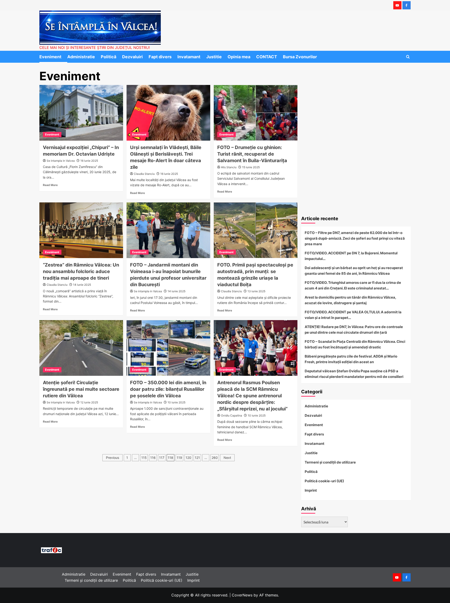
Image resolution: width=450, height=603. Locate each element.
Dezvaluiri (132, 56)
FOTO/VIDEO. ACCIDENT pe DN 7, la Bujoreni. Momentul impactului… (351, 256)
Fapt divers (160, 56)
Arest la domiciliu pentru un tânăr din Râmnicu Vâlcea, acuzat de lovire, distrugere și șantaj (350, 300)
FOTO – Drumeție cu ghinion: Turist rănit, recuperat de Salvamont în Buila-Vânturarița (252, 154)
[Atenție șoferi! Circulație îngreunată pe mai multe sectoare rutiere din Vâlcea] (81, 348)
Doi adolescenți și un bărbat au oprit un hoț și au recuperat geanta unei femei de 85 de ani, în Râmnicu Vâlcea (354, 271)
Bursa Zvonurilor (300, 56)
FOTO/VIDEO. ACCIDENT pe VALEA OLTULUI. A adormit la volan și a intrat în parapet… (353, 315)
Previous (112, 458)
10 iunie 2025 (176, 402)
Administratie (81, 56)
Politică (108, 56)
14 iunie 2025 (82, 284)
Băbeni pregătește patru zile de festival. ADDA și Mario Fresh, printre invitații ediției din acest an (351, 359)
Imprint (311, 490)
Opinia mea (239, 56)
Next (227, 458)
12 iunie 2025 (89, 402)
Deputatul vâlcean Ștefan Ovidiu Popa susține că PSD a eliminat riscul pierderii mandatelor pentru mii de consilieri (354, 374)
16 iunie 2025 (89, 160)
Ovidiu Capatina (231, 415)
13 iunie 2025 (256, 291)
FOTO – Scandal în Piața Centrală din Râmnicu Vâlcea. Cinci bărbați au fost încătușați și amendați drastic (355, 344)
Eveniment (50, 56)
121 (197, 458)
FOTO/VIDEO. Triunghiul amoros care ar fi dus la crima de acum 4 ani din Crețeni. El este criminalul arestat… (353, 285)
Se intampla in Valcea (61, 160)
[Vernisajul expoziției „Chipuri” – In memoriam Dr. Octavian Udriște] (81, 113)
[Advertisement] (356, 177)
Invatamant (188, 56)
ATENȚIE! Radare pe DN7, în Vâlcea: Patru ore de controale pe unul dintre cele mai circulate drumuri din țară (354, 330)
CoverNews (242, 595)
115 (144, 458)
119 (179, 458)
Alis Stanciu (228, 167)
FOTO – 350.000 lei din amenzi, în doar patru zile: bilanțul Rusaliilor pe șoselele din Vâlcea (168, 389)
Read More (50, 185)
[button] (408, 57)
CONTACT (266, 56)
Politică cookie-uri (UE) (324, 481)
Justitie (214, 56)
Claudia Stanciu (144, 173)
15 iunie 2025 (251, 167)
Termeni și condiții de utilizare (330, 462)
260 (215, 458)
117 (161, 458)
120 (188, 458)
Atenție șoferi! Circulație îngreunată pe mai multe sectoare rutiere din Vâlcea (81, 389)
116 (153, 458)
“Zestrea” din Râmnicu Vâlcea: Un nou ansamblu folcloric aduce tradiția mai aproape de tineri (81, 271)
